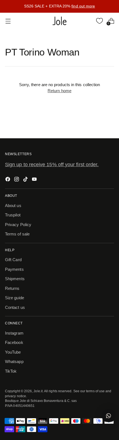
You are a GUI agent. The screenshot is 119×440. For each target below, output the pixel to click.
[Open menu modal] (8, 20)
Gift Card (13, 259)
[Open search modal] (88, 20)
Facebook (14, 342)
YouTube (13, 352)
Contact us (15, 307)
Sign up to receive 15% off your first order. (52, 164)
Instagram (14, 333)
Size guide (14, 297)
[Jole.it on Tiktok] (26, 180)
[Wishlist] (99, 20)
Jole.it (38, 391)
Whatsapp (14, 361)
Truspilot (12, 215)
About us (13, 205)
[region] (59, 6)
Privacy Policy (18, 224)
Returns (12, 288)
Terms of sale (17, 234)
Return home (59, 90)
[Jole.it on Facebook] (8, 180)
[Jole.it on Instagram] (17, 180)
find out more (83, 6)
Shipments (15, 278)
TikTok (11, 371)
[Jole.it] (59, 21)
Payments (14, 269)
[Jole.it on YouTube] (35, 180)
